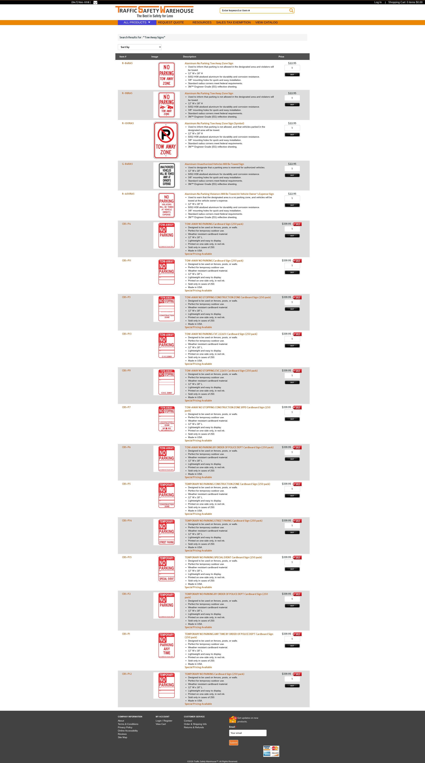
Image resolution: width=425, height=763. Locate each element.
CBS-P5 (126, 483)
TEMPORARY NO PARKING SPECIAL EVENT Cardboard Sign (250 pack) (223, 557)
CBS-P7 (126, 407)
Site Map (122, 737)
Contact (188, 720)
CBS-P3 (126, 297)
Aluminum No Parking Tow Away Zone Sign (209, 63)
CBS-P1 (126, 633)
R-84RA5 (127, 63)
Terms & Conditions (128, 724)
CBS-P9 (126, 370)
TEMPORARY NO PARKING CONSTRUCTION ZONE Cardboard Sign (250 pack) (227, 484)
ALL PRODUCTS (135, 22)
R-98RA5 (127, 93)
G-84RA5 (127, 163)
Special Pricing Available (198, 253)
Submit (233, 742)
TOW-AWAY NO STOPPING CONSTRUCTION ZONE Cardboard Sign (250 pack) (228, 297)
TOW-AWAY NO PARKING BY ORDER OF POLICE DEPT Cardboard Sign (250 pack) (229, 447)
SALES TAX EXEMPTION (233, 22)
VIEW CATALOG (266, 22)
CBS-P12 (127, 673)
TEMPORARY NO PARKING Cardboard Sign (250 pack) (214, 674)
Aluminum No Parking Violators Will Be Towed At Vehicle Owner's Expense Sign (229, 193)
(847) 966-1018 (80, 2)
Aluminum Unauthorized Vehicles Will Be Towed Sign (214, 164)
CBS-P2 (126, 593)
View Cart (161, 724)
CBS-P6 (126, 447)
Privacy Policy (125, 727)
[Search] (291, 10)
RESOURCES (202, 22)
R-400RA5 (128, 193)
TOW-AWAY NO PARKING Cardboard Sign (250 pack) (214, 224)
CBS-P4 (126, 223)
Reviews (122, 734)
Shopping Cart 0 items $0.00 (405, 2)
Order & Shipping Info (195, 724)
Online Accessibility (128, 730)
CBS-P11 (126, 260)
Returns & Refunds (194, 727)
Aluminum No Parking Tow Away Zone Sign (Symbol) (214, 123)
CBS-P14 (127, 520)
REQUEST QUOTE (171, 22)
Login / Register (164, 720)
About (121, 720)
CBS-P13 (126, 333)
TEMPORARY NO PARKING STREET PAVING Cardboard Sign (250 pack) (223, 520)
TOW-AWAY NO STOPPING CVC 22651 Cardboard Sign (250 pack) (221, 370)
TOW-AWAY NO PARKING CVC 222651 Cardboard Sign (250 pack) (221, 334)
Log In (378, 2)
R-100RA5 (128, 123)
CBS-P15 (127, 557)
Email (232, 726)
